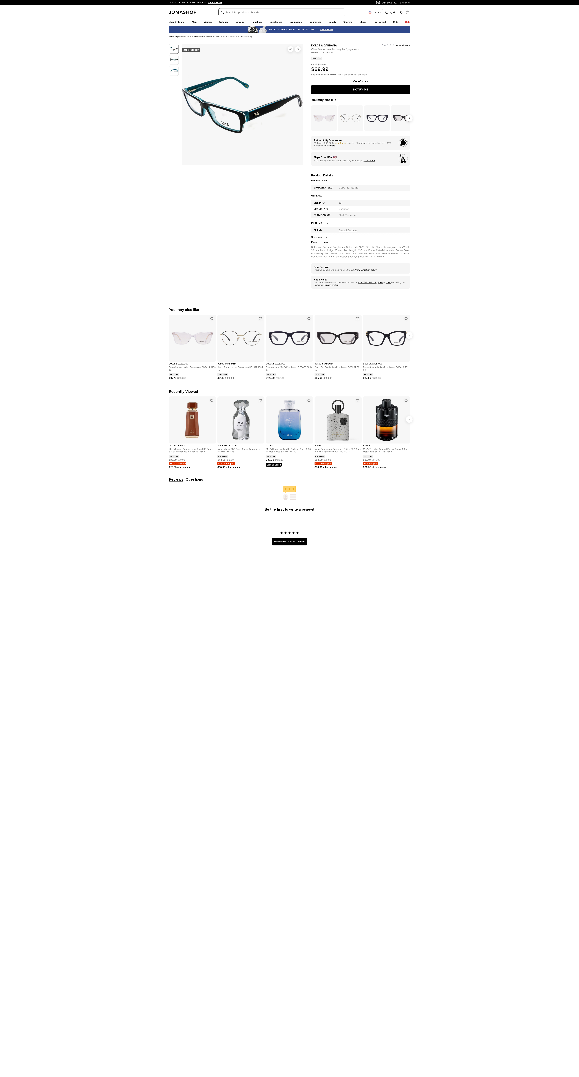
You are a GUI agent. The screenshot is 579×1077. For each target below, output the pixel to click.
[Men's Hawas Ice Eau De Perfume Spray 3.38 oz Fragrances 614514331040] (309, 400)
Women (208, 22)
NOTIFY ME (360, 89)
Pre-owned (380, 22)
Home (171, 36)
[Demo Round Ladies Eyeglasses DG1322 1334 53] (260, 319)
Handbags (257, 22)
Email (380, 282)
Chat (388, 282)
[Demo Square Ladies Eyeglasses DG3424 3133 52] (212, 319)
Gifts (395, 22)
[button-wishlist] (401, 12)
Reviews (176, 479)
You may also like (323, 100)
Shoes (363, 22)
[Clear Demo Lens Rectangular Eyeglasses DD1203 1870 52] (298, 49)
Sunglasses (276, 22)
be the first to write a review (289, 541)
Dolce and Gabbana (196, 36)
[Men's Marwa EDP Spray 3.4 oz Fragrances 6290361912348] (260, 400)
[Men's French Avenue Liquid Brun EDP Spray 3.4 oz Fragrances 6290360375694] (212, 400)
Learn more (329, 145)
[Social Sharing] (290, 49)
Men (194, 22)
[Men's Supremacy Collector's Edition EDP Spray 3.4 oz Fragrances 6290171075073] (357, 400)
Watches (223, 22)
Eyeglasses (296, 22)
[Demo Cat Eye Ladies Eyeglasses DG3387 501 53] (357, 319)
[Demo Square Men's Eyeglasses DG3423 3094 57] (309, 319)
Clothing (347, 22)
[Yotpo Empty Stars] (388, 45)
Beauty (332, 22)
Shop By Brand (177, 22)
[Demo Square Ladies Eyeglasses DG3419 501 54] (406, 319)
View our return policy (366, 270)
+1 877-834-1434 (367, 282)
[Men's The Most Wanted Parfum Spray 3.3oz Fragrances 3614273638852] (406, 400)
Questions (194, 479)
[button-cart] (407, 12)
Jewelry (240, 22)
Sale (407, 22)
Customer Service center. (326, 285)
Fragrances (315, 22)
